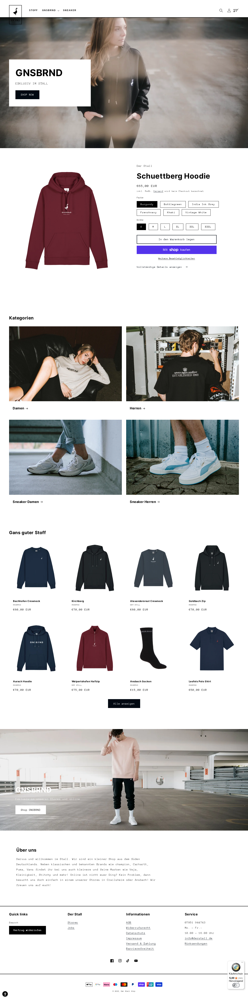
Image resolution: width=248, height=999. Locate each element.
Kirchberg (78, 601)
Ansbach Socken (140, 681)
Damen (18, 408)
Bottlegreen (173, 204)
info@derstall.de (199, 938)
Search (14, 922)
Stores (73, 922)
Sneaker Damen (26, 502)
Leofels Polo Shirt (200, 681)
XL (178, 226)
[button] (50, 10)
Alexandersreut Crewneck (146, 601)
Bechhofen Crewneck (26, 601)
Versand (158, 191)
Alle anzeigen (124, 703)
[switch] (236, 985)
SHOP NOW (27, 94)
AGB (128, 922)
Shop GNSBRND (30, 809)
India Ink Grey (203, 204)
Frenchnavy (149, 212)
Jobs (71, 927)
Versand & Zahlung (141, 943)
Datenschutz (135, 932)
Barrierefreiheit (140, 948)
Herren (135, 408)
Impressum (134, 938)
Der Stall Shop (128, 991)
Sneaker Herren (143, 502)
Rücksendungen (196, 943)
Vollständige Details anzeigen (160, 267)
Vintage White (196, 212)
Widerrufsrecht (138, 927)
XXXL (208, 226)
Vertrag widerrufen (27, 930)
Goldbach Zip (197, 601)
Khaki (171, 212)
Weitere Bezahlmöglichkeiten (176, 258)
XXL (192, 226)
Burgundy (147, 204)
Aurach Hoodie (22, 681)
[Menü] (242, 963)
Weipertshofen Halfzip (86, 681)
